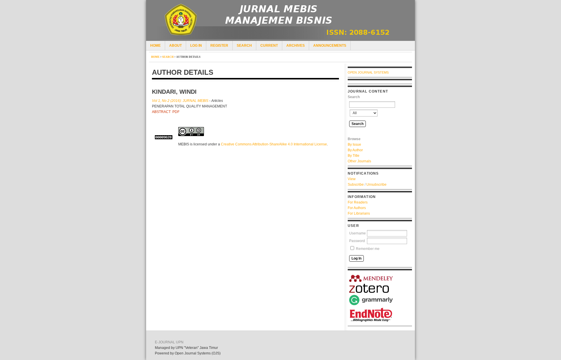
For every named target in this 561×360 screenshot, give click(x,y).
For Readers (358, 202)
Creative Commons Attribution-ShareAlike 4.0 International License (274, 144)
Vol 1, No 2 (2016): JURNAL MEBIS (180, 101)
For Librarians (359, 213)
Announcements (329, 46)
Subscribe (356, 184)
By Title (353, 156)
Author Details (188, 56)
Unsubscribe (376, 184)
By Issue (354, 144)
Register (219, 46)
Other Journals (359, 161)
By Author (355, 150)
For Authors (357, 208)
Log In (196, 46)
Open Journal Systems (368, 72)
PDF (175, 112)
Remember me (368, 249)
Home (155, 46)
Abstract (161, 112)
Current (269, 46)
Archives (295, 46)
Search (244, 46)
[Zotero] (371, 288)
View (352, 179)
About (175, 46)
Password (357, 241)
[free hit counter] (163, 137)
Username (357, 233)
